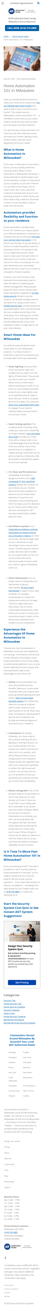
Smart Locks (9, 1013)
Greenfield (27, 1062)
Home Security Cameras (15, 1016)
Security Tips (10, 1000)
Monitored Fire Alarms (14, 1019)
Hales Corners (28, 1091)
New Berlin (27, 1072)
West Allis (12, 1072)
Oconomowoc (14, 1091)
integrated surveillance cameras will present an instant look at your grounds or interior (23, 532)
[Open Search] (38, 3)
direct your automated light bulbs (24, 405)
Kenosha (26, 1067)
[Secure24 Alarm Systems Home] (22, 11)
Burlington (13, 1057)
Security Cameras (12, 1010)
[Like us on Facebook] (5, 1258)
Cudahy (26, 1096)
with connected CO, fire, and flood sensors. (22, 481)
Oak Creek (27, 1057)
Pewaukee (13, 1086)
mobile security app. (13, 305)
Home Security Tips (13, 1003)
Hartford (12, 1062)
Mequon (12, 1096)
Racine (11, 1067)
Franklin (26, 1052)
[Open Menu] (2, 3)
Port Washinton (29, 1086)
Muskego (12, 1052)
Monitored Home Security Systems (19, 1023)
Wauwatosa (27, 1077)
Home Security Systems (14, 1007)
